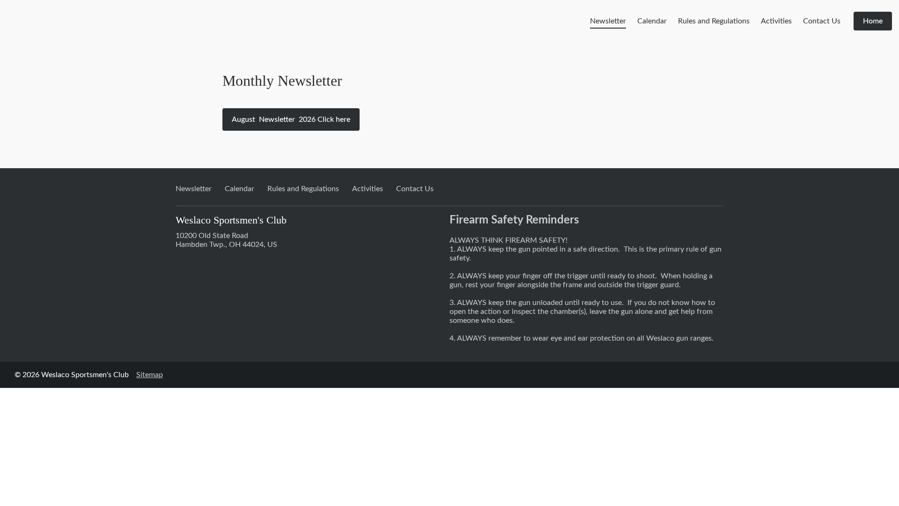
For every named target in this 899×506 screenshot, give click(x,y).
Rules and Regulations (714, 21)
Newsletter (608, 21)
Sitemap (149, 375)
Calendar (652, 21)
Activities (776, 21)
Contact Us (821, 21)
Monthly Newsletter (282, 80)
